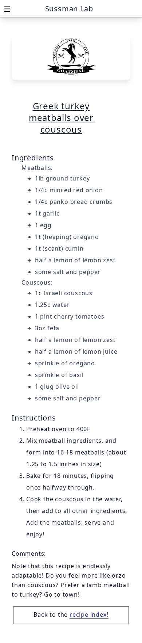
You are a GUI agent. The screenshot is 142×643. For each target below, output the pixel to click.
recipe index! (89, 614)
